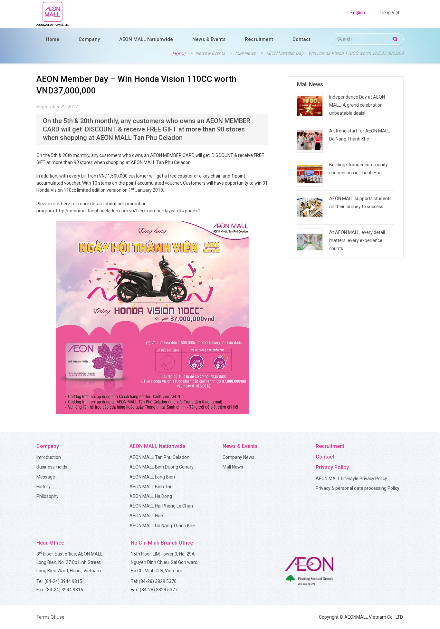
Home (52, 39)
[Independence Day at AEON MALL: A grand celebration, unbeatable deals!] (310, 106)
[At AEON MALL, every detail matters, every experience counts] (310, 241)
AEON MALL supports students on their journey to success (360, 202)
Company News (238, 457)
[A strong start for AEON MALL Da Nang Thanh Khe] (310, 140)
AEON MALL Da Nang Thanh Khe (162, 525)
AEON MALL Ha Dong (150, 496)
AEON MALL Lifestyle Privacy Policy (351, 478)
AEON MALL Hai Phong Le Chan (161, 505)
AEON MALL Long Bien (152, 476)
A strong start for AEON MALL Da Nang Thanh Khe (359, 134)
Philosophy (47, 496)
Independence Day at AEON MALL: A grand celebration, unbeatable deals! (357, 105)
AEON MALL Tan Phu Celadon (159, 457)
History (43, 486)
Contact (301, 39)
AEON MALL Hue (146, 515)
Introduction (48, 457)
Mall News (233, 466)
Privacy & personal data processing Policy (357, 488)
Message (45, 476)
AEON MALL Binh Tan (151, 486)
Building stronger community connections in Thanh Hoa (358, 168)
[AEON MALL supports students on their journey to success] (310, 207)
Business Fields (51, 466)
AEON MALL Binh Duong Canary (161, 466)
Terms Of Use (50, 617)
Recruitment (259, 39)
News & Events (208, 39)
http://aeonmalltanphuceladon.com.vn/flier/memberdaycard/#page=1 (128, 210)
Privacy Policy (332, 467)
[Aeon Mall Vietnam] (52, 14)
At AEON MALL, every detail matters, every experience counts (357, 240)
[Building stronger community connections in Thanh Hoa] (310, 174)
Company (89, 39)
